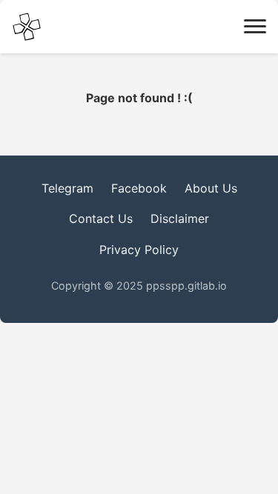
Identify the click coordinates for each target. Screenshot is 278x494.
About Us (211, 188)
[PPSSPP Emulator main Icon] (27, 26)
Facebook (139, 188)
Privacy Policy (139, 249)
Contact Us (101, 218)
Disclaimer (179, 218)
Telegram (67, 188)
